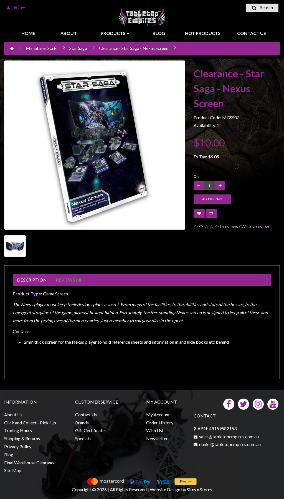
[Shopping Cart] (15, 7)
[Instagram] (258, 403)
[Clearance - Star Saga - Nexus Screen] (94, 145)
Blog (159, 33)
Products (113, 33)
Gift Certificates (90, 430)
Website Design (165, 489)
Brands (82, 422)
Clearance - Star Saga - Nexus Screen (133, 48)
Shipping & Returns (22, 438)
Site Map (12, 470)
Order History (159, 422)
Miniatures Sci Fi (41, 48)
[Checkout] (23, 7)
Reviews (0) (68, 279)
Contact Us (251, 33)
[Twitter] (243, 403)
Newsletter (157, 438)
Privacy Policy (17, 446)
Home (28, 33)
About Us (13, 414)
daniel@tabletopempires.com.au (230, 444)
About (68, 33)
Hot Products (202, 33)
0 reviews (229, 226)
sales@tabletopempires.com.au (229, 436)
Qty (196, 176)
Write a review (255, 226)
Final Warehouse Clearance (29, 462)
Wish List (155, 430)
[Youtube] (272, 403)
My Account (158, 414)
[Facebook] (228, 403)
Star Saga (78, 48)
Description (32, 279)
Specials (83, 438)
